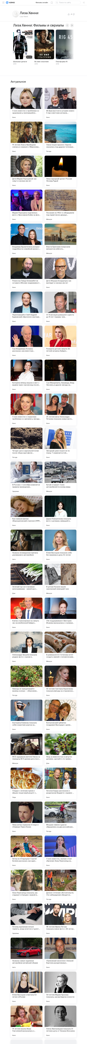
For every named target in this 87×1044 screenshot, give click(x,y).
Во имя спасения (41, 62)
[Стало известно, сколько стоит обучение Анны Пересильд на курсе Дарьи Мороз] (60, 852)
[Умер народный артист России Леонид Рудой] (60, 172)
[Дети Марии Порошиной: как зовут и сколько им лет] (26, 172)
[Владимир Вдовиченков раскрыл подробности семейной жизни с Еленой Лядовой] (26, 240)
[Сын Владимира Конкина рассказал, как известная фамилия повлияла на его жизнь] (26, 342)
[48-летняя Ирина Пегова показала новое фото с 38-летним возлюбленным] (60, 920)
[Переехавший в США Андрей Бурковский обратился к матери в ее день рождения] (26, 308)
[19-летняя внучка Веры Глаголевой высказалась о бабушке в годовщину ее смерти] (26, 1022)
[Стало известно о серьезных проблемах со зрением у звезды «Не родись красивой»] (26, 410)
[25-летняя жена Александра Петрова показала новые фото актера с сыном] (60, 410)
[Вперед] (72, 25)
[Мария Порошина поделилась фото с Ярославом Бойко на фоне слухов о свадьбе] (26, 206)
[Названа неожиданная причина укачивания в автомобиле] (26, 546)
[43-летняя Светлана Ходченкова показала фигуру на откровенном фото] (60, 682)
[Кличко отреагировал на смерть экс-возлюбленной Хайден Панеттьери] (26, 614)
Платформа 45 (62, 62)
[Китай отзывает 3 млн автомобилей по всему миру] (60, 478)
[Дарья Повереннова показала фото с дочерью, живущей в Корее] (60, 512)
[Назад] (67, 25)
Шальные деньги (20, 62)
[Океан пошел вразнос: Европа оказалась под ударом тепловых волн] (60, 138)
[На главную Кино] (11, 2)
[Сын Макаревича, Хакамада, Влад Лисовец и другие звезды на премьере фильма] (60, 376)
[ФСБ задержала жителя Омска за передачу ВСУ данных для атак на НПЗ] (26, 750)
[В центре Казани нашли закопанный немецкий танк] (60, 580)
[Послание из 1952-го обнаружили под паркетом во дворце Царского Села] (60, 206)
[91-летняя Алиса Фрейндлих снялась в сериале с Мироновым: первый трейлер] (26, 138)
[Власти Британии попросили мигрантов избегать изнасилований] (60, 240)
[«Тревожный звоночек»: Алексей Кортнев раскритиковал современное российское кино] (60, 954)
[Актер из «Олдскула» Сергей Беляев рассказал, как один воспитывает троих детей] (26, 852)
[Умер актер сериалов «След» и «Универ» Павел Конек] (26, 818)
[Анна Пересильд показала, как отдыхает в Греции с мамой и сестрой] (26, 886)
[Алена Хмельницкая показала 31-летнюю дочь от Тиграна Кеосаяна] (60, 1022)
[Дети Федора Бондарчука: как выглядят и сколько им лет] (60, 274)
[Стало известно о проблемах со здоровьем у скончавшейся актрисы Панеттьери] (26, 104)
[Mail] (7, 2)
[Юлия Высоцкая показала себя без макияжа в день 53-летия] (60, 546)
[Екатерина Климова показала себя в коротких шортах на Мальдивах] (26, 716)
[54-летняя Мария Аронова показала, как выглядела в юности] (60, 988)
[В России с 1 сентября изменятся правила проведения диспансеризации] (26, 478)
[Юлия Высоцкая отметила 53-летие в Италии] (26, 988)
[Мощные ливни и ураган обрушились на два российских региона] (60, 818)
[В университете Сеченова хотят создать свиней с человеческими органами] (60, 648)
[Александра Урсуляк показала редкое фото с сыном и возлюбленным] (26, 648)
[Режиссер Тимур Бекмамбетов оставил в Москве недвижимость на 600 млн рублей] (26, 274)
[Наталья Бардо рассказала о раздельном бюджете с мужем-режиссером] (60, 784)
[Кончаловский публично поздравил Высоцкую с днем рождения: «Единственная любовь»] (60, 716)
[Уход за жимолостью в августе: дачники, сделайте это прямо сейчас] (60, 750)
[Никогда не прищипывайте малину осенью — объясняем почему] (26, 682)
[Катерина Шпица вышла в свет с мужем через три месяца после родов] (26, 376)
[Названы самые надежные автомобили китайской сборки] (26, 954)
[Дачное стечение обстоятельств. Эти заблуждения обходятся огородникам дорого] (60, 886)
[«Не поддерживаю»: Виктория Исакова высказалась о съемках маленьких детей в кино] (60, 614)
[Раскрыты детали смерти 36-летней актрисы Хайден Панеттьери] (60, 342)
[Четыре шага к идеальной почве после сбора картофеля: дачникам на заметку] (26, 444)
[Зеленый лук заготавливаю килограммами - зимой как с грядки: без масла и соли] (26, 580)
